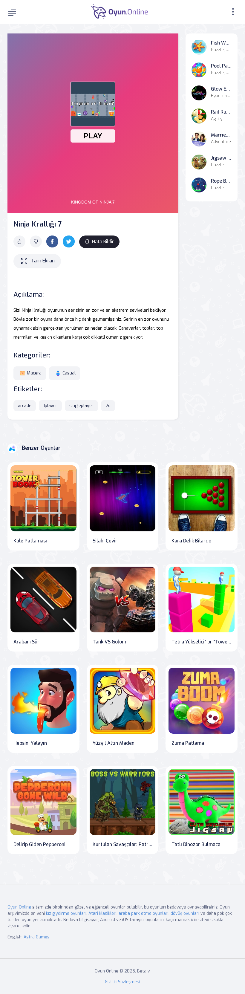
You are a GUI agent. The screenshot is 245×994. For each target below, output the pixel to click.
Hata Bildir (103, 241)
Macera (34, 373)
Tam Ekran (43, 261)
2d (108, 406)
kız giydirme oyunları (66, 913)
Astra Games (37, 937)
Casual (69, 373)
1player (50, 406)
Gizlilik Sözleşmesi (122, 982)
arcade (24, 406)
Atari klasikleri (102, 913)
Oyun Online (19, 907)
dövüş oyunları (185, 913)
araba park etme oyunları (144, 913)
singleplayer (81, 406)
